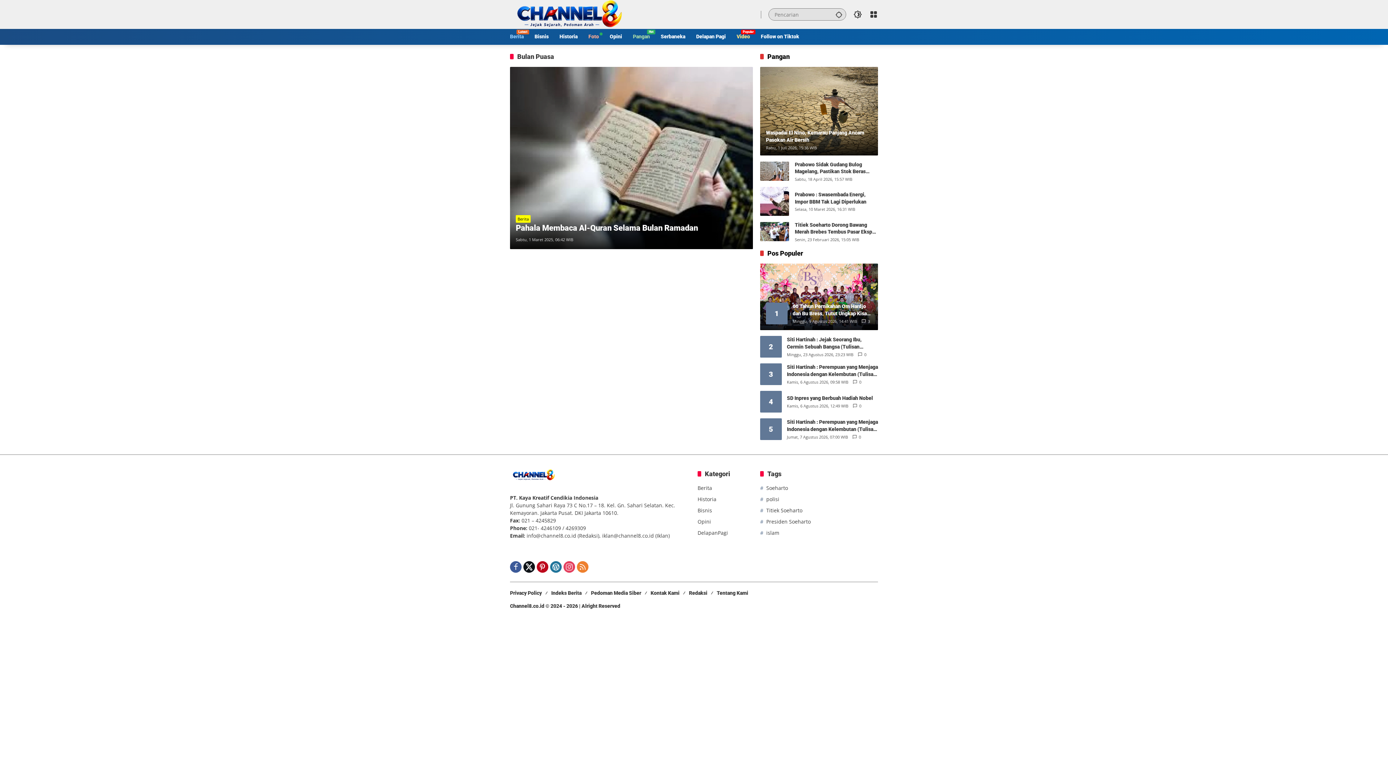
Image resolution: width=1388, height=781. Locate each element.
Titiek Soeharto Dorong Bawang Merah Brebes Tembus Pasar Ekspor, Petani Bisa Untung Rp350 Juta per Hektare (836, 229)
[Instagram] (569, 567)
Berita (523, 219)
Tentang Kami (732, 593)
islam (772, 532)
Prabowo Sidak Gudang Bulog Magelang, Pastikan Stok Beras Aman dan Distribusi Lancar (830, 168)
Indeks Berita (566, 593)
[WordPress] (556, 567)
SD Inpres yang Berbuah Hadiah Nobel (830, 398)
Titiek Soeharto (784, 510)
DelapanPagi (713, 532)
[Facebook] (516, 567)
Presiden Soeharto (788, 521)
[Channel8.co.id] (568, 13)
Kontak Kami (665, 593)
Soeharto (777, 488)
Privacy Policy (526, 593)
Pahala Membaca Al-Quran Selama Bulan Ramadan (607, 227)
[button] (839, 14)
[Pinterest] (542, 567)
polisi (772, 499)
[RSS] (582, 567)
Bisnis (705, 510)
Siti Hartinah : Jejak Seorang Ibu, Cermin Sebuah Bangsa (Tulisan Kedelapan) (824, 343)
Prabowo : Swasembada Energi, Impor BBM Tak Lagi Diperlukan (830, 198)
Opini (704, 521)
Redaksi (698, 593)
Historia (707, 499)
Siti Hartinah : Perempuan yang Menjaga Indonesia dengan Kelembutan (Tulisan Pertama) (832, 371)
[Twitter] (529, 567)
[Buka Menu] (873, 14)
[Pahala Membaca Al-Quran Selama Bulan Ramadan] (631, 158)
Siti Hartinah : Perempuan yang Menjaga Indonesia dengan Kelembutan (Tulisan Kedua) (832, 426)
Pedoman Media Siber (616, 593)
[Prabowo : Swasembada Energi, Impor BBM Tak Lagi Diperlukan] (774, 201)
